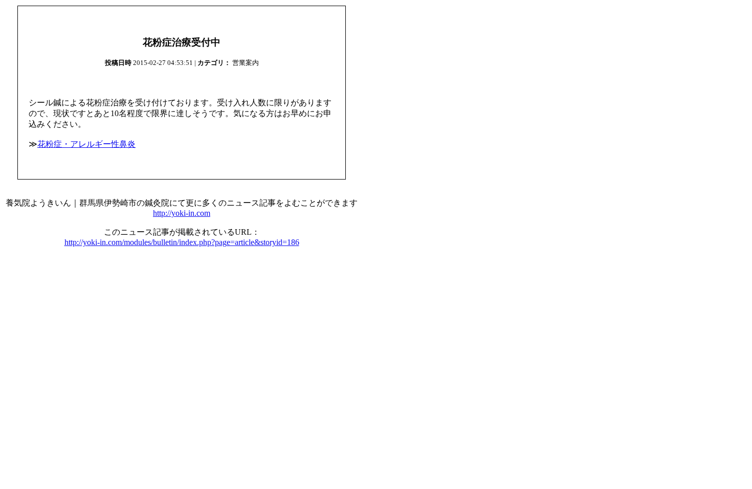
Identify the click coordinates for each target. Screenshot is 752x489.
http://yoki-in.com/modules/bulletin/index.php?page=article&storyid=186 (181, 242)
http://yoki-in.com (181, 213)
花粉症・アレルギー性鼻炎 (86, 144)
